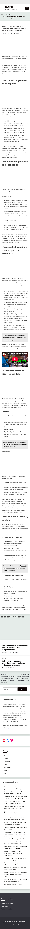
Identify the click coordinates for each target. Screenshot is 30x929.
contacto (6, 729)
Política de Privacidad (7, 903)
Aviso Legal (4, 906)
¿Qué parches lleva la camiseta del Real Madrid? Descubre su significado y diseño (15, 874)
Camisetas (7, 761)
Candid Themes (17, 925)
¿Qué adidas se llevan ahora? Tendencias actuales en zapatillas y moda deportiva (14, 853)
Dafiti (9, 7)
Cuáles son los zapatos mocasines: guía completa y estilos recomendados (13, 663)
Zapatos (4, 24)
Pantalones (7, 767)
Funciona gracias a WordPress (12, 923)
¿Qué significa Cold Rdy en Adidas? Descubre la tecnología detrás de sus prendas (14, 813)
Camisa (6, 758)
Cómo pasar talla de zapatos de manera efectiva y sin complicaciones (15, 648)
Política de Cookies (6, 909)
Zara (5, 773)
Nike (5, 764)
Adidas (6, 755)
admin (17, 33)
